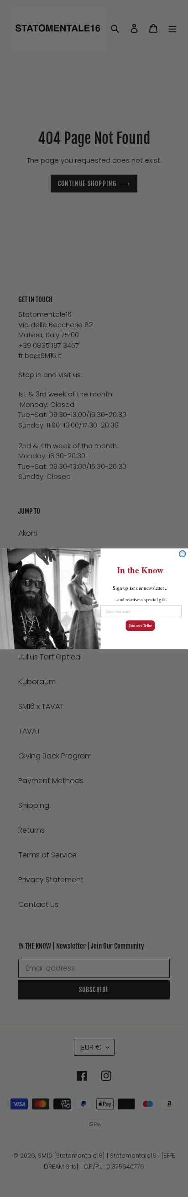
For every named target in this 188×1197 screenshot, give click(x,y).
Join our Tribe (140, 625)
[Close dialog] (182, 553)
